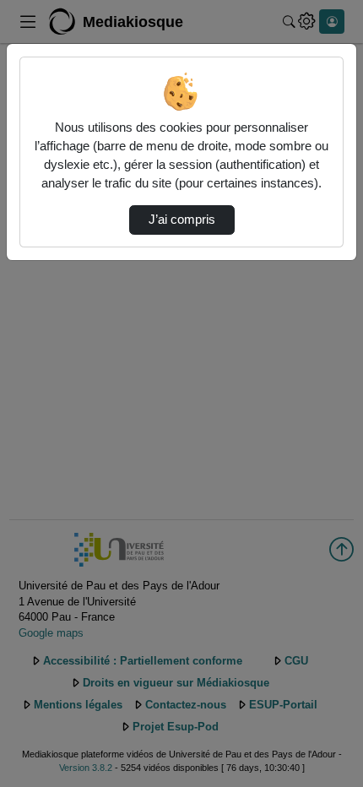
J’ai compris (182, 219)
